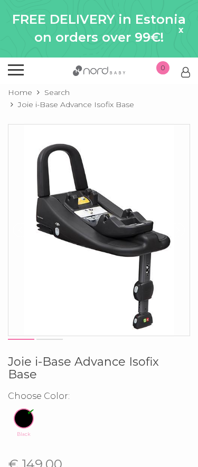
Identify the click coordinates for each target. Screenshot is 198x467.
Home (20, 92)
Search (57, 92)
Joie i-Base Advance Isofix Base (76, 104)
